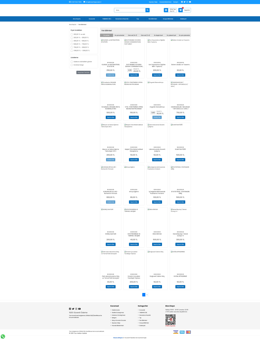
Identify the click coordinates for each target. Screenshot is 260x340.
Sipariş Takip (153, 2)
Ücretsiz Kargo (79, 65)
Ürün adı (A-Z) (132, 35)
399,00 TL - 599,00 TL (81, 41)
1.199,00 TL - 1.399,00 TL (82, 51)
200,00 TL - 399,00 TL (81, 38)
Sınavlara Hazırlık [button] (121, 19)
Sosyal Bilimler (168, 19)
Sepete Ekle (134, 75)
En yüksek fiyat (171, 35)
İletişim (175, 2)
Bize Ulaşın (170, 306)
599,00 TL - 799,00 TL (81, 44)
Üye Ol (172, 11)
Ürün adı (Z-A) (145, 35)
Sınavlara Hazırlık (145, 315)
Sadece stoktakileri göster (83, 62)
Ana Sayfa (76, 19)
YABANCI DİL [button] (106, 19)
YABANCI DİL (143, 313)
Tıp (137, 19)
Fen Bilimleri (153, 19)
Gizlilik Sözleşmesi (118, 313)
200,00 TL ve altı (79, 34)
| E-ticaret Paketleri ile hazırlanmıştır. (130, 338)
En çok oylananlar (184, 35)
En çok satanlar (119, 35)
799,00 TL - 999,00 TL (81, 47)
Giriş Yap (173, 9)
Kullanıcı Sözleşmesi (118, 315)
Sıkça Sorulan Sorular (119, 320)
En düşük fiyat (158, 35)
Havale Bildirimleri (165, 2)
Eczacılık (92, 19)
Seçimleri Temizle (83, 72)
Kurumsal (114, 306)
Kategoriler (143, 306)
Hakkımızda (116, 310)
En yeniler (106, 35)
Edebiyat (183, 19)
